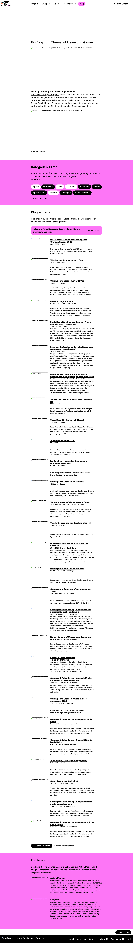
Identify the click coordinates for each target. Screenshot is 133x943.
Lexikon (101, 939)
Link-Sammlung (113, 939)
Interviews (48, 186)
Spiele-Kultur (39, 192)
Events (97, 186)
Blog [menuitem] (82, 4)
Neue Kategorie (82, 192)
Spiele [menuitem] (56, 4)
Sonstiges (66, 192)
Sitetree (92, 939)
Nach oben (124, 932)
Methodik (71, 186)
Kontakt (71, 939)
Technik (53, 192)
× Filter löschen (40, 198)
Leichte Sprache (122, 4)
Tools (59, 186)
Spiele (36, 186)
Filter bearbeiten (42, 846)
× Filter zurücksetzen (64, 846)
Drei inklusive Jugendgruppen (45, 94)
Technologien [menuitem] (69, 4)
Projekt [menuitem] (34, 4)
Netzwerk (84, 186)
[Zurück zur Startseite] (6, 7)
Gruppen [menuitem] (46, 4)
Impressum (82, 939)
